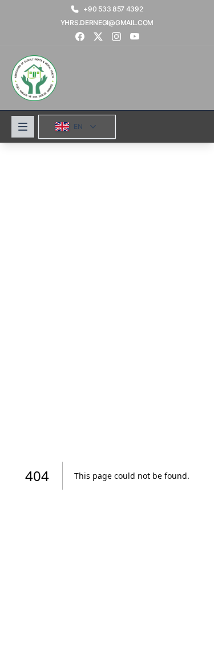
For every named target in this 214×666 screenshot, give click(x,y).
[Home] (34, 78)
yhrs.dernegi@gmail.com (107, 22)
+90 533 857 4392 (113, 9)
